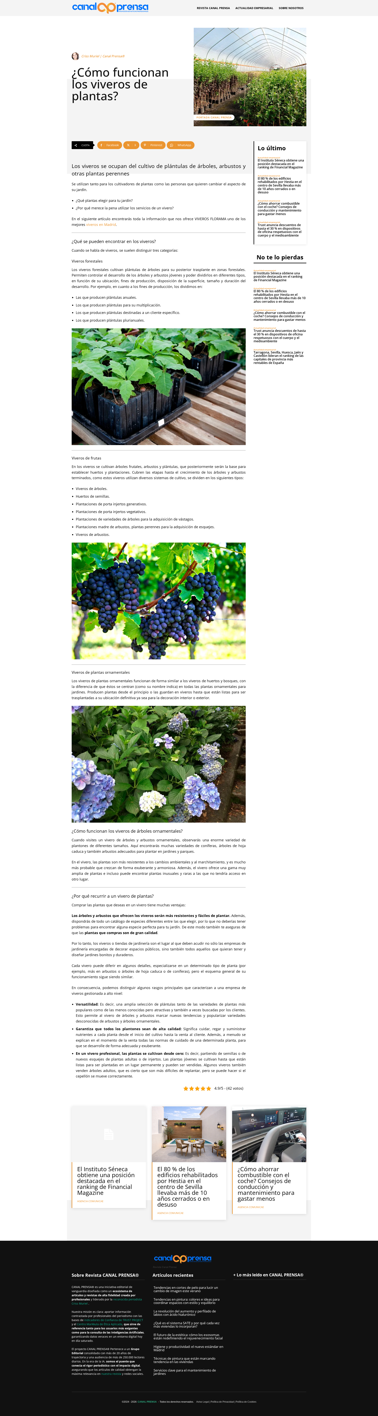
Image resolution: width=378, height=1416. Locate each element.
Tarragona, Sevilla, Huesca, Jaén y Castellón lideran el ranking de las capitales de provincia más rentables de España (279, 357)
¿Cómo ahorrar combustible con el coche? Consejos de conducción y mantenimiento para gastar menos (279, 208)
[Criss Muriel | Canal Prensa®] (76, 56)
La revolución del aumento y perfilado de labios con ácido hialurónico (185, 1313)
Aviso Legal (202, 1401)
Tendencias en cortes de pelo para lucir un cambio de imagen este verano (186, 1289)
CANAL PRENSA (147, 1401)
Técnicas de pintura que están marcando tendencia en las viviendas (184, 1360)
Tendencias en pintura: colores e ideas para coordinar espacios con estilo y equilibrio (187, 1301)
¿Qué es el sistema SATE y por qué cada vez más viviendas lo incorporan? (187, 1325)
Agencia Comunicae (90, 1201)
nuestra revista (111, 1374)
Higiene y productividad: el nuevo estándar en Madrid (188, 1348)
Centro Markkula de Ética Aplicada (99, 1324)
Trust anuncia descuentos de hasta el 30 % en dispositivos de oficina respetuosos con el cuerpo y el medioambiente (279, 230)
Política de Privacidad (222, 1401)
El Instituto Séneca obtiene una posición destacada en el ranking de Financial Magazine (281, 163)
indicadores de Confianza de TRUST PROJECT (113, 1320)
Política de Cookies (246, 1401)
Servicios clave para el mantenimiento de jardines (185, 1372)
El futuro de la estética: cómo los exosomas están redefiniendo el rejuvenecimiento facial (188, 1336)
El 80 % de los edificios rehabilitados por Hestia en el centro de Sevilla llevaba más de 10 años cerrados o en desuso (280, 185)
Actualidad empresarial (269, 158)
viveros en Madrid (101, 224)
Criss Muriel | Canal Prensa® (102, 56)
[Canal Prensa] (110, 7)
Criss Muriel (80, 1303)
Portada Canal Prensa (214, 117)
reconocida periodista (127, 1299)
